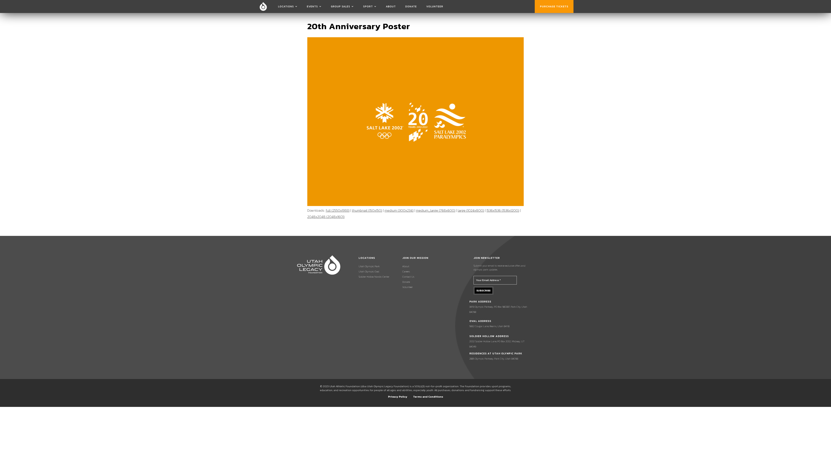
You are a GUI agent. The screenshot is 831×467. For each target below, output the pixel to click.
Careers (406, 271)
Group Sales (340, 6)
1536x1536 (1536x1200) (502, 210)
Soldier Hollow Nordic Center (374, 277)
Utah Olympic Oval (369, 271)
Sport (368, 6)
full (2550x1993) (337, 210)
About (391, 6)
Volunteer (434, 6)
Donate (411, 6)
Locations (286, 6)
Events (312, 6)
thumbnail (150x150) (367, 210)
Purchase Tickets (554, 6)
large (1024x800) (471, 210)
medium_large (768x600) (435, 210)
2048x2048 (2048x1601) (326, 216)
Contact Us (408, 277)
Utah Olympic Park (369, 266)
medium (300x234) (399, 210)
